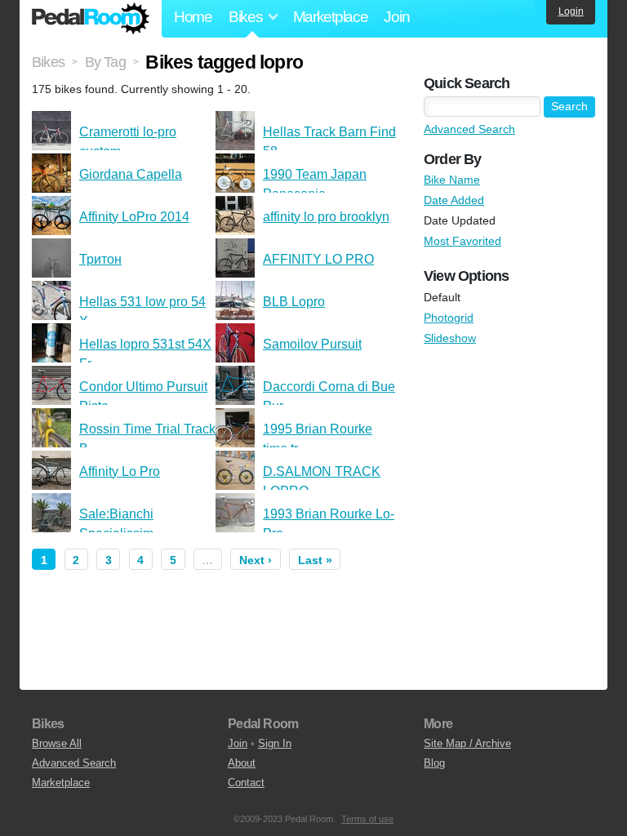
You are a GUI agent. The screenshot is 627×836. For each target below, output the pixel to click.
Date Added (454, 200)
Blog (434, 763)
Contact (246, 782)
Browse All (57, 743)
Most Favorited (462, 240)
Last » (315, 560)
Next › (255, 560)
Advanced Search (469, 129)
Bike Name (452, 179)
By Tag (105, 62)
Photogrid (449, 317)
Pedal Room (90, 18)
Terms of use (367, 819)
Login (571, 11)
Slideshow (450, 338)
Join (396, 16)
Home (193, 16)
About (242, 763)
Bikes (48, 62)
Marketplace (330, 16)
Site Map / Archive (467, 743)
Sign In (274, 743)
